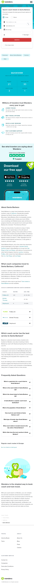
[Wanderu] (7, 2)
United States (6, 517)
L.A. (5, 256)
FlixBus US (5, 295)
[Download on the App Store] (9, 177)
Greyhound (6, 303)
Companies (4, 563)
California (13, 213)
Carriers (26, 55)
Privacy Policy (5, 569)
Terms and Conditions (7, 566)
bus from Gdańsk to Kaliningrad (9, 447)
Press (18, 544)
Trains (3, 541)
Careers (19, 547)
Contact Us (4, 560)
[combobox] (17, 22)
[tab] (7, 18)
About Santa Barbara (15, 55)
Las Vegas (18, 256)
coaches (20, 252)
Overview (5, 55)
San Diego (9, 256)
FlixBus (3, 254)
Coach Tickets (4, 515)
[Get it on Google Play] (23, 177)
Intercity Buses (5, 538)
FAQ (5, 59)
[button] (31, 2)
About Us (19, 538)
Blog (18, 541)
